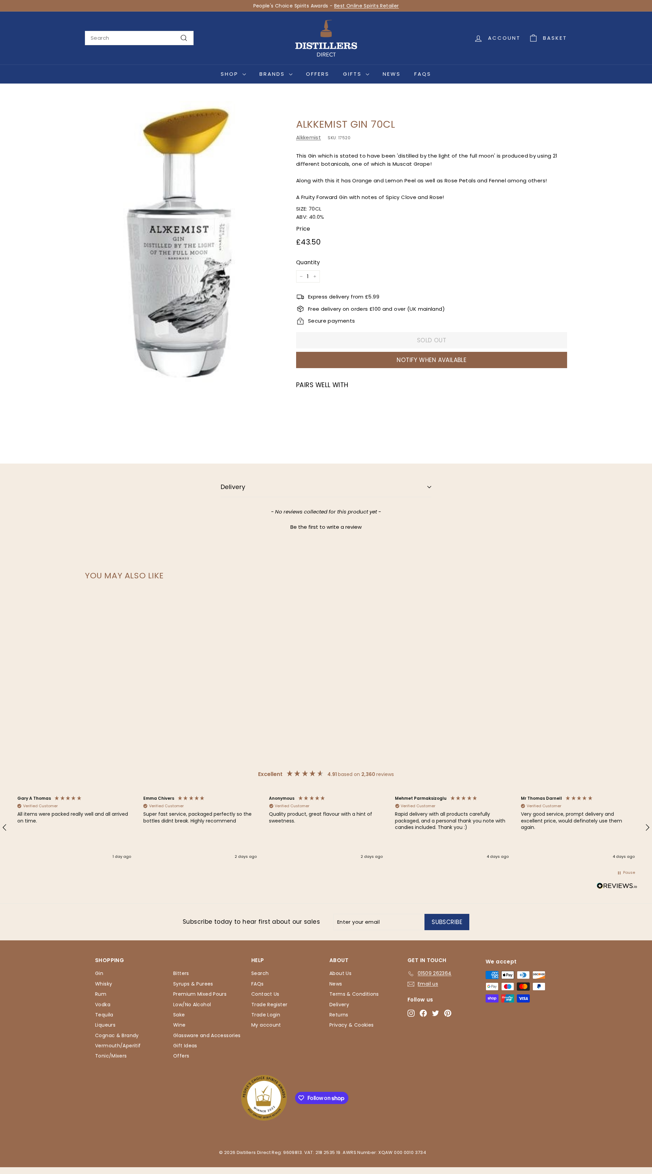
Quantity (308, 262)
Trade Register (269, 1004)
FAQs (422, 73)
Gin (99, 973)
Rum (100, 994)
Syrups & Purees (193, 983)
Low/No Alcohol (192, 1004)
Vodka (102, 1004)
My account (266, 1025)
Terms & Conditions (354, 994)
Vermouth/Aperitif (118, 1045)
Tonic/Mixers (111, 1055)
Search (260, 973)
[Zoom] (179, 241)
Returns (338, 1014)
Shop (231, 73)
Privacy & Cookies (351, 1025)
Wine (179, 1025)
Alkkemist (308, 137)
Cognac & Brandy (117, 1035)
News (392, 73)
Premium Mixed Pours (200, 994)
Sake (179, 1014)
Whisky (103, 983)
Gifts (353, 73)
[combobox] (139, 38)
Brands (273, 73)
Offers (317, 73)
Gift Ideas (185, 1045)
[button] (326, 526)
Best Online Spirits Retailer (366, 5)
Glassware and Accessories (206, 1035)
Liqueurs (105, 1025)
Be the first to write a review (326, 526)
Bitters (181, 973)
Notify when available (431, 360)
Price (303, 229)
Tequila (104, 1014)
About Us (340, 973)
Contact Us (265, 994)
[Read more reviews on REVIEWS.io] (617, 887)
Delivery (233, 487)
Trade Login (265, 1014)
